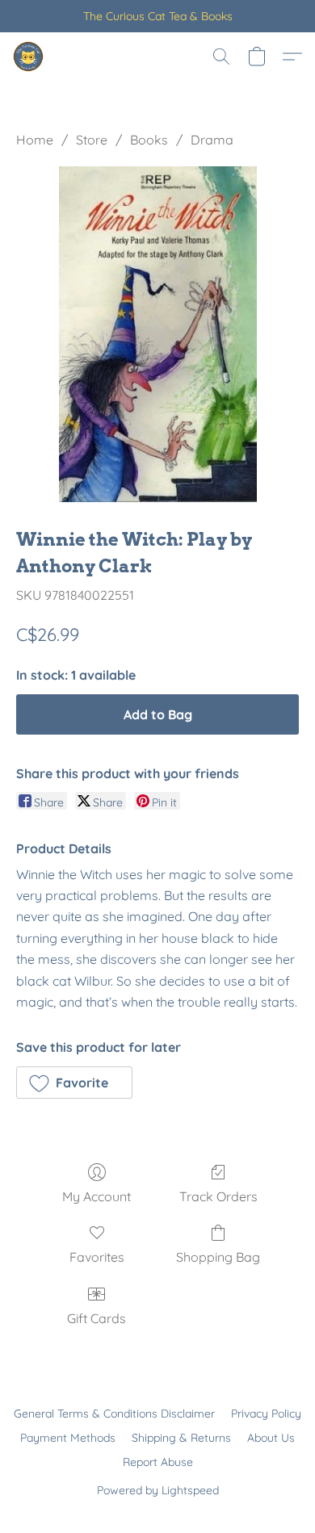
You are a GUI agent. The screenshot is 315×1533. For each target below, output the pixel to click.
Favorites (96, 1257)
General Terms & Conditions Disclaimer (114, 1413)
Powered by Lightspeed (158, 1490)
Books (149, 140)
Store (91, 140)
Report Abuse (158, 1462)
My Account (96, 1196)
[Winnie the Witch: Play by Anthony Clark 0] (158, 334)
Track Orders (218, 1196)
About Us (271, 1437)
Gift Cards (96, 1318)
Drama (212, 140)
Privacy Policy (266, 1413)
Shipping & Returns (181, 1437)
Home (34, 140)
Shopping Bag (218, 1257)
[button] (29, 56)
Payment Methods (68, 1437)
